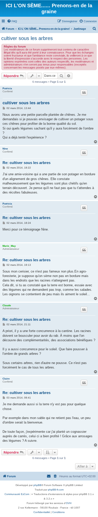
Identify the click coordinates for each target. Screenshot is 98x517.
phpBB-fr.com (56, 489)
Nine (5, 148)
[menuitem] (12, 21)
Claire (6, 378)
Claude (7, 305)
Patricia (7, 88)
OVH (68, 503)
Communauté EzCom (17, 494)
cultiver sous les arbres (27, 38)
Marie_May (9, 245)
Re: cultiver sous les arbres (27, 162)
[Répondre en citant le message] (84, 93)
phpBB (37, 485)
